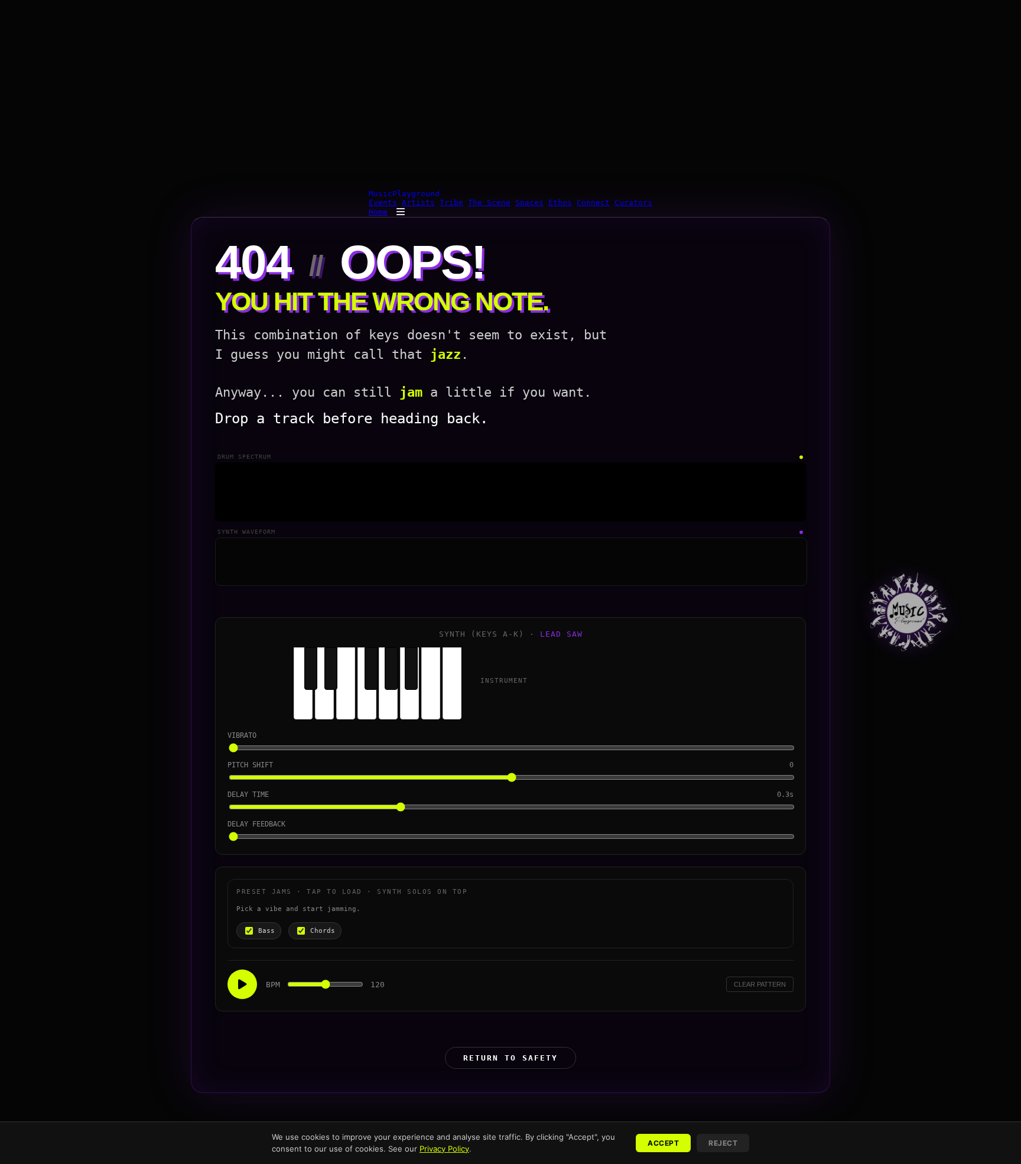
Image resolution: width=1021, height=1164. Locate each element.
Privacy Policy (444, 1148)
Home (378, 211)
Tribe (451, 202)
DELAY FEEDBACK (256, 824)
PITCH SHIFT (250, 765)
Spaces (529, 202)
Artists (418, 202)
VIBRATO (241, 735)
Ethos (560, 202)
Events (383, 202)
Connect (593, 202)
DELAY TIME (248, 794)
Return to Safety (510, 1057)
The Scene (489, 202)
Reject (722, 1143)
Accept (663, 1143)
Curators (633, 202)
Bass (266, 931)
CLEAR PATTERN (760, 984)
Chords (322, 931)
